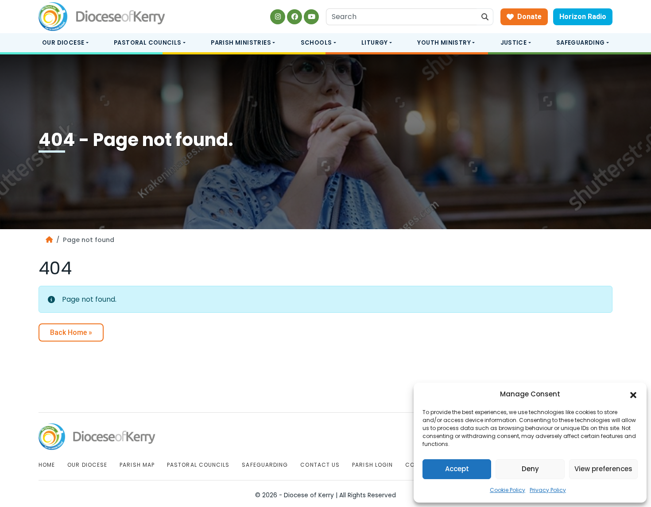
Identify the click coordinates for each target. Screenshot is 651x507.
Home (47, 465)
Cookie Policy (507, 490)
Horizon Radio (582, 16)
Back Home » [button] (71, 332)
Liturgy (374, 42)
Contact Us (320, 465)
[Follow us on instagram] (277, 16)
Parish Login (372, 465)
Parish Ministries (241, 42)
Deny (530, 468)
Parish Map (137, 465)
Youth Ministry (444, 42)
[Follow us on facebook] (294, 16)
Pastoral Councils (148, 42)
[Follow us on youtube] (311, 16)
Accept (457, 468)
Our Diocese (63, 42)
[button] (633, 394)
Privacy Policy (548, 490)
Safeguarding (580, 42)
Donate (529, 16)
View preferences (603, 468)
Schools (316, 42)
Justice (513, 42)
